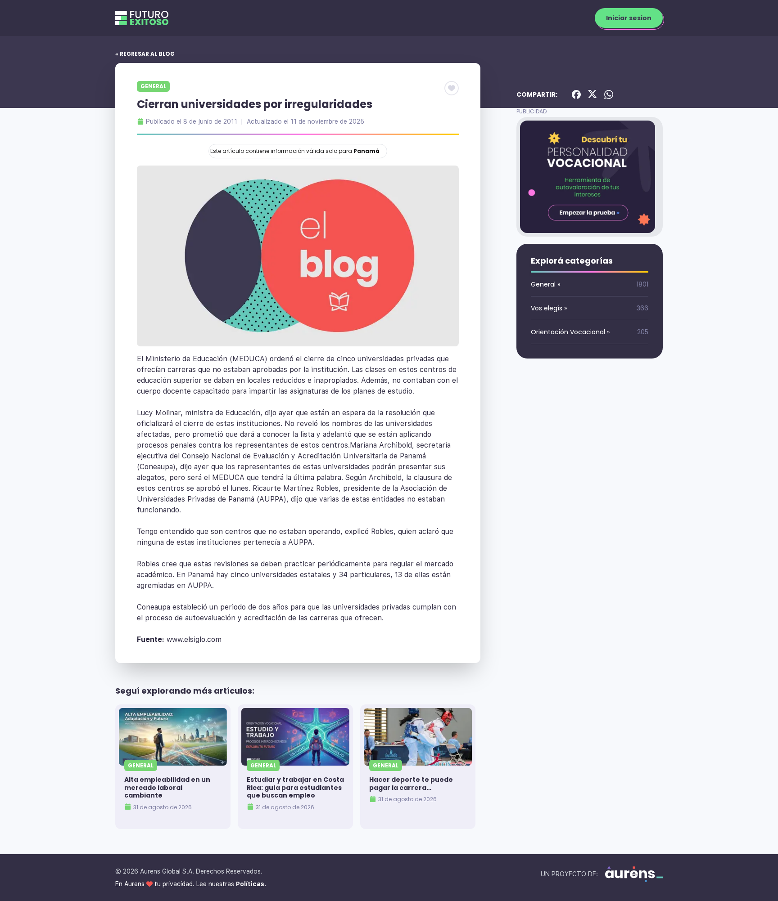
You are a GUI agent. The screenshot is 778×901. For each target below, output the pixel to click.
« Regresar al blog (145, 54)
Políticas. (251, 884)
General (153, 86)
